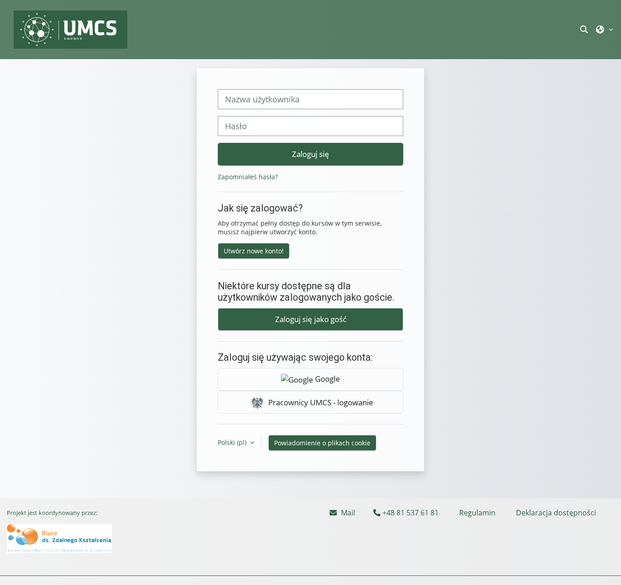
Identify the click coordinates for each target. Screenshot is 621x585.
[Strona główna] (70, 29)
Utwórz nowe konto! (254, 251)
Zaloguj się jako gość (310, 318)
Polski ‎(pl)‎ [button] (233, 442)
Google (326, 378)
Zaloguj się (310, 153)
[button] (585, 29)
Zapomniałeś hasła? (248, 176)
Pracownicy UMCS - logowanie (319, 402)
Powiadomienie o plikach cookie (322, 443)
